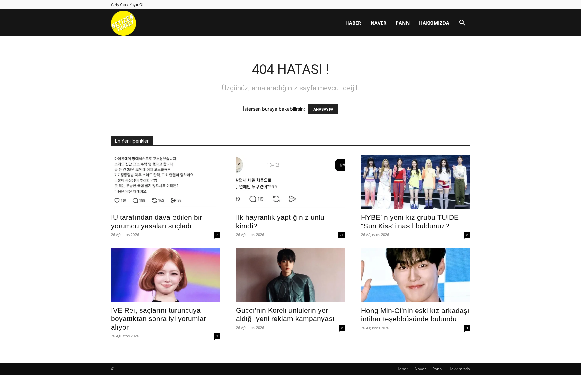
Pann (403, 23)
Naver (378, 23)
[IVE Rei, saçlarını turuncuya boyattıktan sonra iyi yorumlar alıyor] (165, 275)
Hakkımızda (434, 23)
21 (342, 234)
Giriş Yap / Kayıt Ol (127, 4)
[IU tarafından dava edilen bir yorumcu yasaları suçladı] (165, 182)
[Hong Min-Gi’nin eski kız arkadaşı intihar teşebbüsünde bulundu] (415, 275)
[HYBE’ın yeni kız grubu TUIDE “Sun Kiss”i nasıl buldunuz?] (415, 182)
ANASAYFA (323, 109)
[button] (462, 23)
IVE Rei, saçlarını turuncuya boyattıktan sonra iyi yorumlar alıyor (158, 318)
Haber (353, 23)
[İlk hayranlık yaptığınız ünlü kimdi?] (290, 182)
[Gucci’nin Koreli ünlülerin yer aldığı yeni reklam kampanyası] (290, 275)
